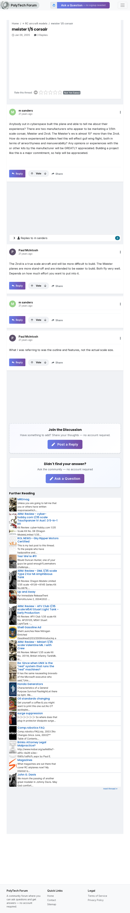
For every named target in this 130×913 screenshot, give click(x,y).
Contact (51, 900)
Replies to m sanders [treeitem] (69, 238)
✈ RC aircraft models (34, 23)
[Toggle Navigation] (122, 5)
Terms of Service (97, 895)
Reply (19, 173)
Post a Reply (67, 444)
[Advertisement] (66, 62)
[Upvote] (32, 173)
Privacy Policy (96, 900)
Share (59, 173)
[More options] (120, 112)
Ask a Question (67, 479)
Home (15, 23)
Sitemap (51, 904)
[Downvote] (45, 173)
